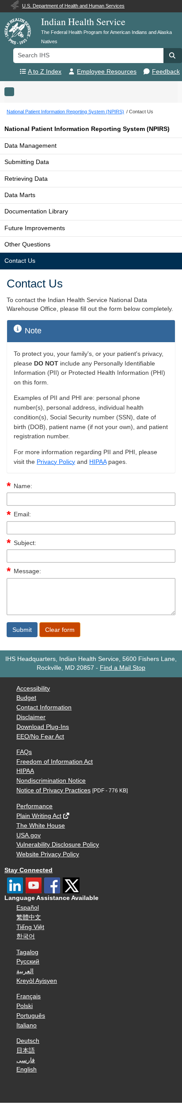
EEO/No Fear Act (40, 736)
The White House (40, 825)
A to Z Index (44, 71)
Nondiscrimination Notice (51, 780)
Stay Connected (28, 870)
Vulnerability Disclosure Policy (57, 844)
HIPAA (97, 462)
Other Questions (27, 244)
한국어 (25, 936)
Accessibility (33, 688)
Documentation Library (36, 211)
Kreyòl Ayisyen (36, 981)
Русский (27, 961)
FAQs (24, 752)
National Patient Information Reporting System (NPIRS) (87, 129)
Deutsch (27, 1041)
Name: (23, 486)
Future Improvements (34, 228)
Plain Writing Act (38, 816)
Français (28, 996)
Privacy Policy (56, 462)
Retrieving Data (26, 178)
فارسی (25, 1060)
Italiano (26, 1025)
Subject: (25, 543)
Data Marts (19, 195)
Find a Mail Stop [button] (122, 667)
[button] (172, 55)
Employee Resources (106, 71)
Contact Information (44, 707)
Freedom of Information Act (54, 761)
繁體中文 (28, 917)
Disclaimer (31, 717)
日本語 (25, 1050)
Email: (22, 514)
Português (30, 1015)
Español (27, 907)
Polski (24, 1006)
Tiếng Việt (30, 927)
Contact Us (19, 261)
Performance (34, 806)
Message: (27, 571)
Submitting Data (26, 162)
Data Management (30, 145)
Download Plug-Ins (42, 727)
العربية (25, 971)
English (26, 1069)
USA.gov (28, 835)
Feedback (166, 71)
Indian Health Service (83, 21)
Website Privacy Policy (47, 854)
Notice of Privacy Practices (53, 790)
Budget (26, 697)
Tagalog (27, 952)
